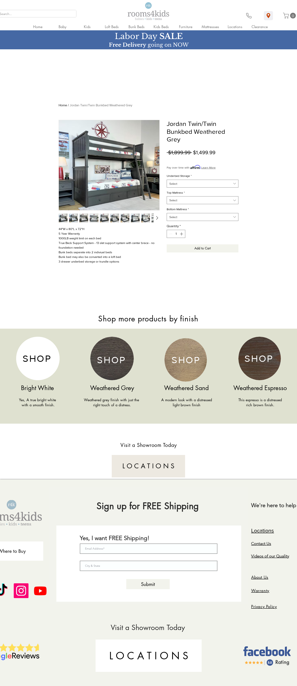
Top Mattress (176, 192)
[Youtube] (40, 590)
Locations (262, 530)
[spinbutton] (176, 234)
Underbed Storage (179, 175)
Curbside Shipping (205, 159)
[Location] (268, 15)
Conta (256, 543)
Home (63, 105)
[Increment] (182, 234)
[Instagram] (21, 590)
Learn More (208, 167)
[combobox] (202, 184)
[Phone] (248, 15)
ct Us (266, 543)
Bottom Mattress (178, 209)
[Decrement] (170, 234)
